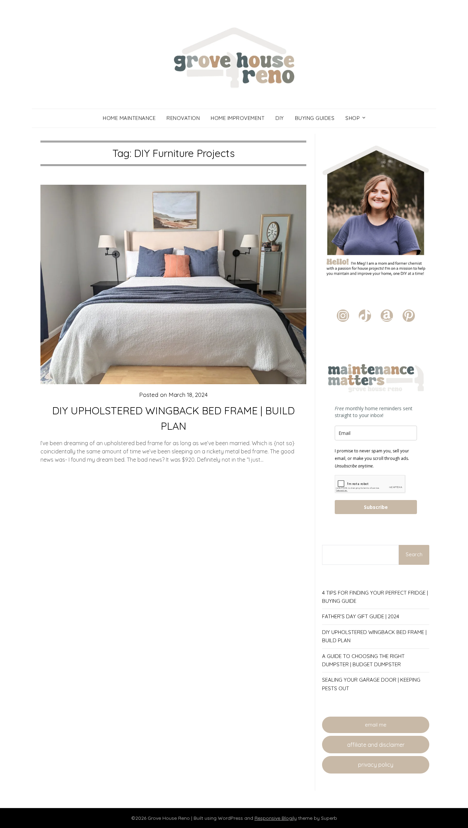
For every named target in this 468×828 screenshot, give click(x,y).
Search (414, 554)
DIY (279, 118)
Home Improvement (237, 118)
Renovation (183, 118)
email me (375, 724)
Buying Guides (315, 118)
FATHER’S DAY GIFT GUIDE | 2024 (360, 616)
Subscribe (376, 507)
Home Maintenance (129, 118)
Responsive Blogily (276, 818)
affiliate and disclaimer (376, 744)
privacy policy (375, 764)
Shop (352, 118)
